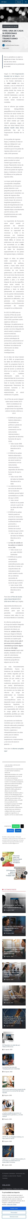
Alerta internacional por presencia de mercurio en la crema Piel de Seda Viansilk (13, 1091)
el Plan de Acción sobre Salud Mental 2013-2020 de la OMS (13, 599)
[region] (14, 1205)
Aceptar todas (14, 1208)
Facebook (10, 830)
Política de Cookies (18, 1188)
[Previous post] (2, 859)
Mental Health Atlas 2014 (14, 128)
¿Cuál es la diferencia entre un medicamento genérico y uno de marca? (12, 1114)
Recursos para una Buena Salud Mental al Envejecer (17, 859)
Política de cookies (11, 1204)
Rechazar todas (14, 1216)
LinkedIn (18, 830)
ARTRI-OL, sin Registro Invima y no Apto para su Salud (14, 998)
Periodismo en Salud (10, 26)
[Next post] (25, 873)
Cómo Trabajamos (7, 1188)
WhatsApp (16, 826)
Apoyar (19, 2)
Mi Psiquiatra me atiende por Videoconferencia (11, 1045)
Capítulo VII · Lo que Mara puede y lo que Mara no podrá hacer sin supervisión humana (13, 1160)
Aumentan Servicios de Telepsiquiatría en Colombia (13, 928)
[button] (26, 2)
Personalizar (14, 1212)
